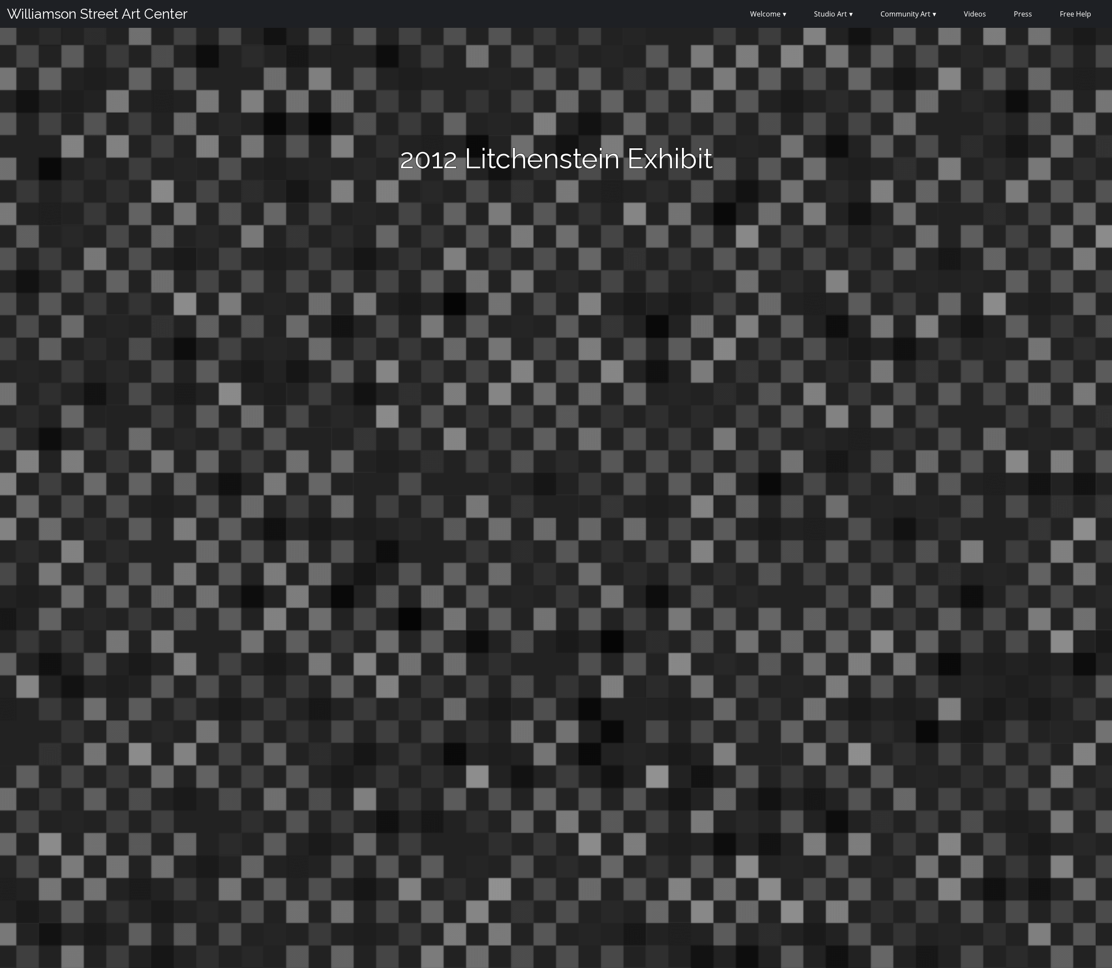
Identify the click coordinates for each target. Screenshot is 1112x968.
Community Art (905, 14)
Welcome (765, 14)
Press (1023, 14)
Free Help (1075, 14)
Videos (975, 14)
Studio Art (830, 14)
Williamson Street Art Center (97, 14)
